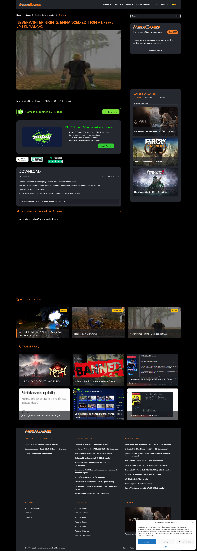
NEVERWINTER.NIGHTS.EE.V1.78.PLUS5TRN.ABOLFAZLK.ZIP (43, 201)
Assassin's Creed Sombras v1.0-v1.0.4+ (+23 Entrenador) (148, 444)
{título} (165, 547)
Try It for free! (111, 112)
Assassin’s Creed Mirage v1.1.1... (126, 534)
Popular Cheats (81, 522)
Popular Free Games (83, 535)
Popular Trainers (81, 513)
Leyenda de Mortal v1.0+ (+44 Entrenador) (92, 444)
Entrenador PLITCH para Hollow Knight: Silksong (94, 482)
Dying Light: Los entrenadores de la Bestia (41, 444)
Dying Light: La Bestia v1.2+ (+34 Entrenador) (93, 458)
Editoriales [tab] (162, 98)
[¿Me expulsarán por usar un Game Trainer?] (98, 370)
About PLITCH (106, 146)
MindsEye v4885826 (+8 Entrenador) (90, 477)
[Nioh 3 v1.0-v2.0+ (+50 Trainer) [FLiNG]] (44, 370)
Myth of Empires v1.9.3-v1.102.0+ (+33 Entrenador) (146, 465)
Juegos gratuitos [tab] (141, 103)
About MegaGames (32, 508)
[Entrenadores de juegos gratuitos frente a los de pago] (98, 404)
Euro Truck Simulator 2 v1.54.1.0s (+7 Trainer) (143, 474)
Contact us (29, 513)
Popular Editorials (82, 531)
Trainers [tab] (137, 98)
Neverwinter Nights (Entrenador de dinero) (38, 219)
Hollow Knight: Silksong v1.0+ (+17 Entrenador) (94, 453)
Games (28, 15)
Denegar (166, 542)
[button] (192, 522)
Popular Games (81, 508)
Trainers (62, 15)
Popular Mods (80, 517)
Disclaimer (29, 517)
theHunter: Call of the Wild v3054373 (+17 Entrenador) (97, 449)
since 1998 (172, 32)
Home (18, 15)
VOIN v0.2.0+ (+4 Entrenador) (137, 479)
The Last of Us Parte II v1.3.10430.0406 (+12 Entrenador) (148, 470)
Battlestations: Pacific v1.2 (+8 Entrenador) (92, 493)
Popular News (80, 526)
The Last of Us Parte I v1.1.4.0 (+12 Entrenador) (144, 461)
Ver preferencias (185, 542)
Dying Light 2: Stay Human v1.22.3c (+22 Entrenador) (146, 449)
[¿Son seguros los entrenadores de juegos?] (44, 404)
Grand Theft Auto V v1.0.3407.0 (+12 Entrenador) (145, 488)
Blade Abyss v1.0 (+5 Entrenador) (138, 483)
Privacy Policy (129, 548)
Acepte (147, 542)
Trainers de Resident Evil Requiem (38, 453)
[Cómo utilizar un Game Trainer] (152, 404)
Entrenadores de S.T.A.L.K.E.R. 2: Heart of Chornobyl (46, 449)
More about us (155, 50)
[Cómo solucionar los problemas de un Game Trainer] (152, 370)
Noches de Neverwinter (45, 15)
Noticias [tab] (149, 98)
